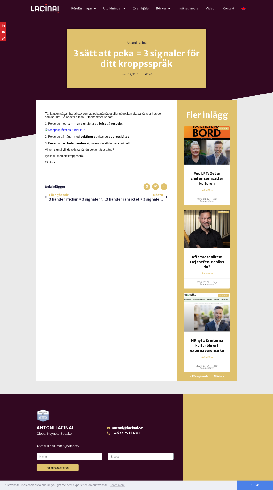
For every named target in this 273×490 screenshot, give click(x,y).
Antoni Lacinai (55, 428)
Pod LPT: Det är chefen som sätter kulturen (207, 178)
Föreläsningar (81, 8)
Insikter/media (188, 8)
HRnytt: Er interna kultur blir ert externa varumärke (207, 345)
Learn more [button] (117, 485)
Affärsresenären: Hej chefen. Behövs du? (207, 262)
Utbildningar (112, 8)
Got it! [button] (255, 485)
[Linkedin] (3, 25)
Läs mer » (207, 190)
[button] (147, 186)
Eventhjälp (141, 8)
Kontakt (228, 8)
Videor (211, 8)
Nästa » (219, 376)
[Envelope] (3, 32)
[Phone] (3, 38)
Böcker (161, 8)
